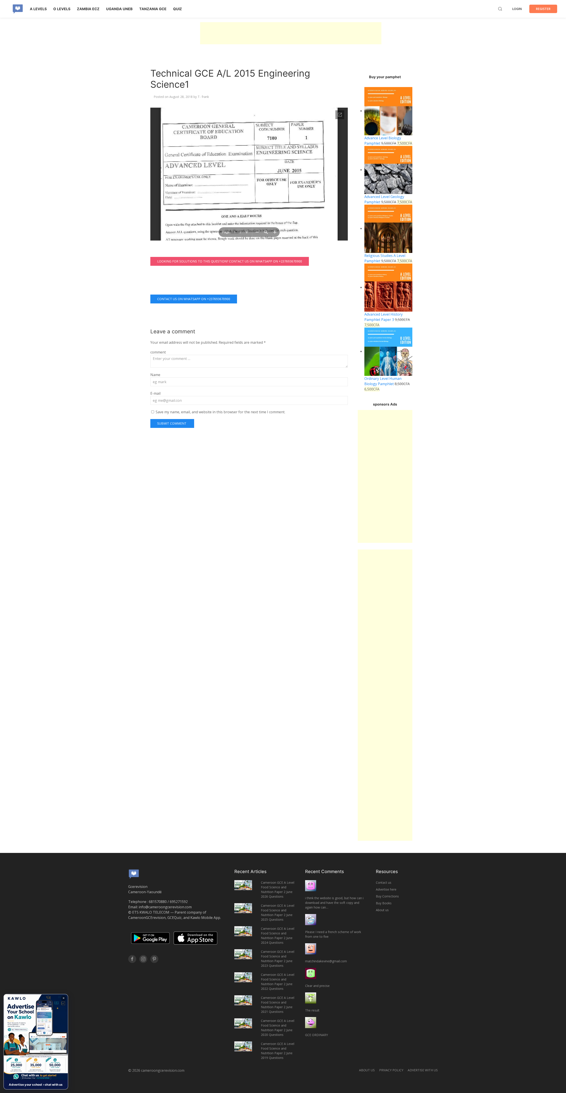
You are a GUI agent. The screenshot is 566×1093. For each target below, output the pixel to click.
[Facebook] (132, 959)
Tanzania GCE (152, 9)
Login (517, 9)
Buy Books (384, 903)
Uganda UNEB (119, 9)
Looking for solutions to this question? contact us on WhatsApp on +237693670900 (229, 261)
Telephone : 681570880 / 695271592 (158, 901)
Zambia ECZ (88, 9)
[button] (36, 1041)
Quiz (177, 9)
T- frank (203, 97)
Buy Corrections (387, 896)
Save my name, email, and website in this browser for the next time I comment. (220, 412)
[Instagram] (143, 959)
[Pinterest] (154, 959)
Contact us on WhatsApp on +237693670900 (193, 299)
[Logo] (18, 9)
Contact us (383, 882)
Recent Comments (324, 871)
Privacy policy (391, 1070)
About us (382, 910)
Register (543, 9)
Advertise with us (423, 1070)
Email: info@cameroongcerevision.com (160, 907)
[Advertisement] (290, 33)
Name (155, 374)
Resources (387, 871)
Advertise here (386, 889)
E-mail (155, 393)
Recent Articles (250, 871)
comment (158, 352)
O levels (61, 9)
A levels (38, 9)
